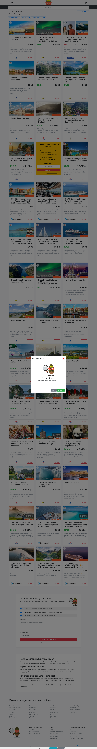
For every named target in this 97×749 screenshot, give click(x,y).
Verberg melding (61, 748)
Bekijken (61, 390)
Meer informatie (53, 748)
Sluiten (54, 390)
